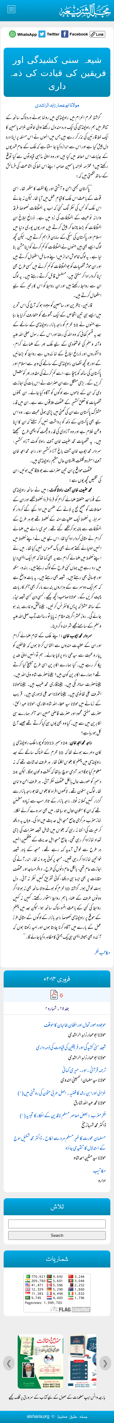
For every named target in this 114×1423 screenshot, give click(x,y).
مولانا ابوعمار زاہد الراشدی (57, 105)
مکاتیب (99, 1171)
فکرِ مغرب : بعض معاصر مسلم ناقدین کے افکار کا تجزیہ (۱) (63, 1116)
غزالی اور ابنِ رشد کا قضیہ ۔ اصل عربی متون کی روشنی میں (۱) (62, 1094)
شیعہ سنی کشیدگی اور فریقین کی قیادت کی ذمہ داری (71, 1048)
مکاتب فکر (102, 953)
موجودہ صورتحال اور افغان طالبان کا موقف (75, 1026)
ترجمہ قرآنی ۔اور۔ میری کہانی (84, 1071)
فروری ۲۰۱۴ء (57, 979)
